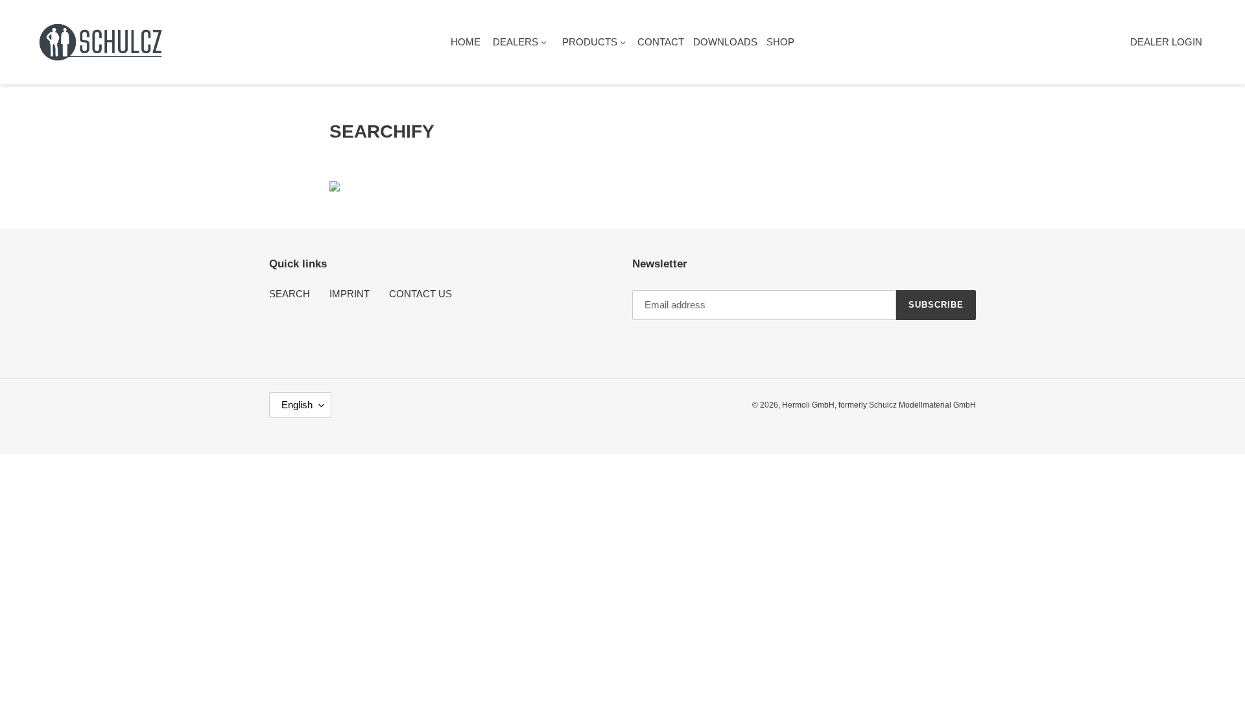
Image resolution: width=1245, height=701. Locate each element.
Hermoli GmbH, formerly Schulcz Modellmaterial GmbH (879, 405)
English (297, 404)
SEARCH (289, 293)
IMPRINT (349, 293)
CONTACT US (420, 293)
